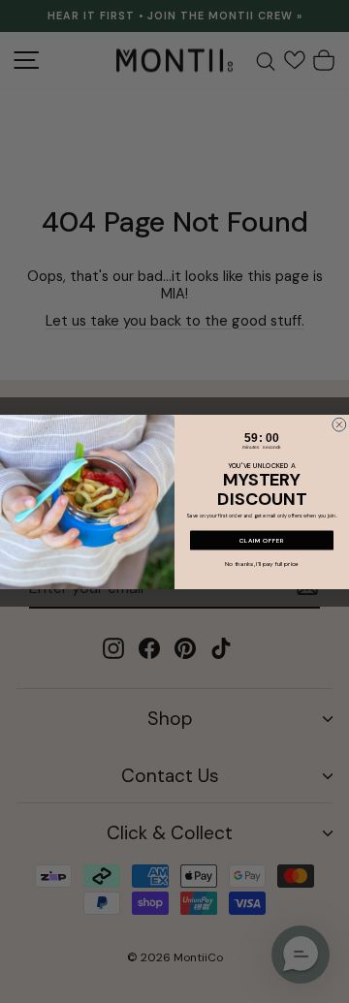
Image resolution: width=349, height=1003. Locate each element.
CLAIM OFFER (261, 540)
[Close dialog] (339, 424)
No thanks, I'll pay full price (262, 564)
